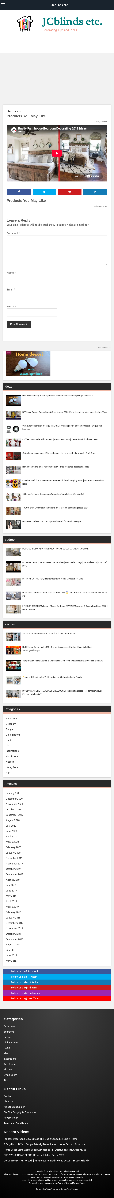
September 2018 (14, 939)
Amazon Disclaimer (14, 1106)
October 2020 (13, 809)
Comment (13, 233)
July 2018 (11, 950)
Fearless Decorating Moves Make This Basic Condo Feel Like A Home (40, 1139)
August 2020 (13, 820)
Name (11, 272)
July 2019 (11, 885)
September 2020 (14, 815)
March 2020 (12, 842)
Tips (8, 772)
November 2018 (14, 928)
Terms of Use (63, 1183)
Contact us (9, 1096)
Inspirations (12, 751)
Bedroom (14, 111)
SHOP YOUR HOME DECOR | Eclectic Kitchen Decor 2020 (34, 1155)
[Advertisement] (57, 75)
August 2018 (13, 944)
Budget (10, 729)
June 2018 (11, 955)
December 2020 (14, 798)
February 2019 (13, 912)
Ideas (9, 745)
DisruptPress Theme (69, 1189)
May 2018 (11, 960)
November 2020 (14, 804)
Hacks (9, 740)
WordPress (50, 1189)
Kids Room (12, 756)
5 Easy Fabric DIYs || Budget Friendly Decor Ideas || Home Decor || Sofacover (45, 1144)
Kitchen (10, 761)
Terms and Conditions (16, 1123)
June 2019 (11, 890)
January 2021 (13, 793)
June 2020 (11, 831)
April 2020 (11, 836)
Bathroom (11, 718)
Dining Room (13, 734)
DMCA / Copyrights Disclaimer (20, 1112)
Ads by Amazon (100, 122)
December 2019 (14, 858)
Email (11, 289)
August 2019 (13, 879)
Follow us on (24, 971)
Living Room (12, 767)
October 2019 (13, 869)
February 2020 (13, 847)
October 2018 (13, 933)
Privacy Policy (11, 1117)
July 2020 (11, 825)
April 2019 (11, 901)
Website (11, 306)
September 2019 (14, 874)
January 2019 (13, 917)
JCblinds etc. (60, 5)
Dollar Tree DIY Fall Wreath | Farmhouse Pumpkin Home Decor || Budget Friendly (47, 1160)
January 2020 (13, 852)
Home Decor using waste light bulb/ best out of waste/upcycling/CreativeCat (45, 1149)
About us (9, 1101)
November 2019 (14, 863)
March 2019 (12, 906)
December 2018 (14, 923)
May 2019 (11, 896)
